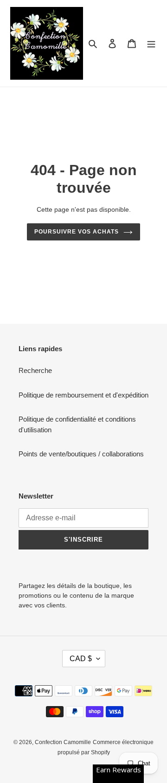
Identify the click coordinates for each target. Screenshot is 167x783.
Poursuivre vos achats (76, 231)
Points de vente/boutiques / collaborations (81, 454)
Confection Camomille (63, 742)
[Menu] (151, 43)
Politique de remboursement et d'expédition (83, 395)
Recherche (35, 370)
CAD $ (81, 659)
